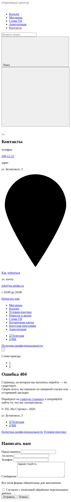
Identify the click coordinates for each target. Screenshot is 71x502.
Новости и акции (20, 315)
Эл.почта (8, 455)
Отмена (23, 497)
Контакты (15, 27)
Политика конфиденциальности (22, 345)
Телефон (7, 459)
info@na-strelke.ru (13, 285)
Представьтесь (11, 451)
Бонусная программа (22, 325)
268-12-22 (8, 156)
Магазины (15, 17)
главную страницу (32, 399)
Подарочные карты (21, 322)
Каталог (14, 14)
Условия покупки (20, 312)
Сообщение (9, 476)
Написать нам (11, 298)
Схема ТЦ (15, 21)
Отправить (9, 497)
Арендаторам (17, 24)
